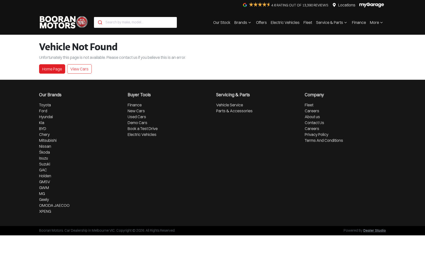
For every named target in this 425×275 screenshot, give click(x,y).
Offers (261, 22)
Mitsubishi (48, 140)
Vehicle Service (229, 104)
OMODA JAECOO (54, 205)
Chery (44, 134)
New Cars (136, 110)
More (374, 22)
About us (312, 116)
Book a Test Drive (143, 128)
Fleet (308, 22)
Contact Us (314, 122)
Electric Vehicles (285, 22)
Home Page (52, 68)
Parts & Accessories (234, 110)
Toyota (45, 104)
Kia (41, 122)
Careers (312, 110)
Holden (45, 175)
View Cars (79, 68)
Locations (346, 4)
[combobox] (135, 22)
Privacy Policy (316, 134)
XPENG (45, 211)
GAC (43, 169)
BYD (42, 128)
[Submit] (100, 22)
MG (42, 193)
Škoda (44, 152)
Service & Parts (329, 22)
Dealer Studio (374, 230)
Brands (240, 22)
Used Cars (137, 116)
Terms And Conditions (324, 140)
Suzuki (44, 164)
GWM (44, 187)
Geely (44, 199)
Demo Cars (137, 122)
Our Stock (221, 22)
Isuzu (43, 158)
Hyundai (46, 116)
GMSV (44, 181)
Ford (43, 110)
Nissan (45, 146)
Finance (359, 22)
